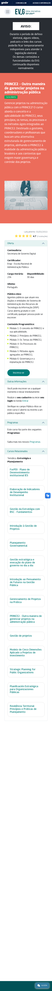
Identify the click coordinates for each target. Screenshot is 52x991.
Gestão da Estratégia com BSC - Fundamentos (25, 510)
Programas (12, 422)
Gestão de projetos (21, 635)
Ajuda (44, 985)
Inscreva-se (18, 372)
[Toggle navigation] (7, 12)
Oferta (10, 243)
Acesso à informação (42, 3)
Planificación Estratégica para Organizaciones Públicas (24, 689)
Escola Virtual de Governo (27, 12)
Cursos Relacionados (17, 451)
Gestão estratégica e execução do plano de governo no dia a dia (22, 562)
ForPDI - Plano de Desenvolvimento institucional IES (20, 472)
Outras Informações (16, 381)
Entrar (25, 401)
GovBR (4, 3)
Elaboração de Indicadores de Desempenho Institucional (25, 492)
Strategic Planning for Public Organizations (22, 671)
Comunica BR (21, 3)
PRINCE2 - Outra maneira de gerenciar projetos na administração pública (26, 618)
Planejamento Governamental (18, 544)
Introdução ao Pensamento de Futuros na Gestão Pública (25, 582)
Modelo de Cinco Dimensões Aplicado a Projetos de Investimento (26, 652)
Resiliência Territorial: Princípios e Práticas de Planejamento (23, 708)
